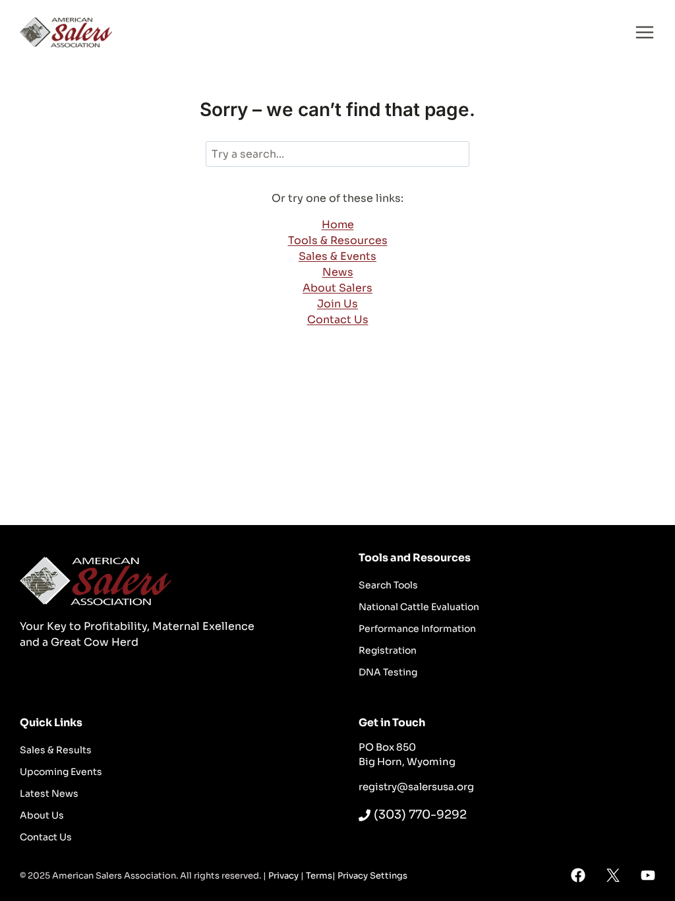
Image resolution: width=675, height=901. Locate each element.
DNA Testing (388, 672)
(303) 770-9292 (420, 814)
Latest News (49, 793)
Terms (319, 875)
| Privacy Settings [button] (369, 875)
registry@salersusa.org (416, 786)
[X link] (613, 875)
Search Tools (388, 585)
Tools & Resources (338, 240)
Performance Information (417, 629)
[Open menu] (644, 32)
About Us (42, 815)
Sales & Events (337, 256)
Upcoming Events (61, 772)
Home (338, 225)
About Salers (337, 288)
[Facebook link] (578, 875)
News (337, 272)
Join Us (337, 304)
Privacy (283, 875)
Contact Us (337, 319)
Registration (388, 650)
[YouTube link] (648, 875)
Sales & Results (56, 750)
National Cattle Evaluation (419, 607)
